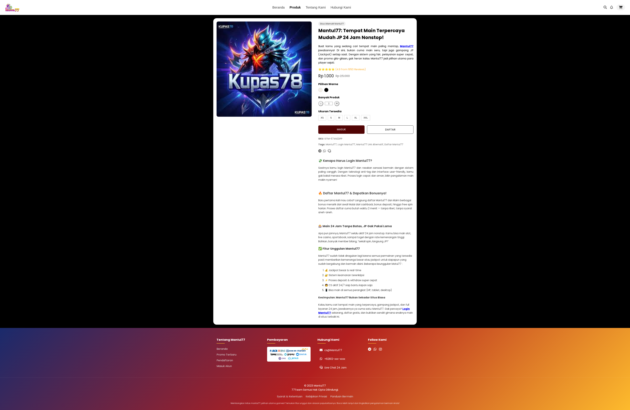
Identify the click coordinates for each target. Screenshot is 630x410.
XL (355, 118)
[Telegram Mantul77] (369, 349)
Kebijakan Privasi (316, 396)
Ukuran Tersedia (330, 111)
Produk (295, 7)
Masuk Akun (224, 366)
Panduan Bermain (341, 396)
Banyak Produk (329, 97)
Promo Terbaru (226, 354)
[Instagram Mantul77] (380, 349)
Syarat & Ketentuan (289, 396)
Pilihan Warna (328, 84)
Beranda (278, 7)
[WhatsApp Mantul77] (375, 349)
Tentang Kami (316, 7)
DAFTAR (390, 129)
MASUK (341, 129)
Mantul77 (406, 46)
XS (322, 118)
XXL (366, 118)
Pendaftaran (225, 360)
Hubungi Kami (341, 7)
